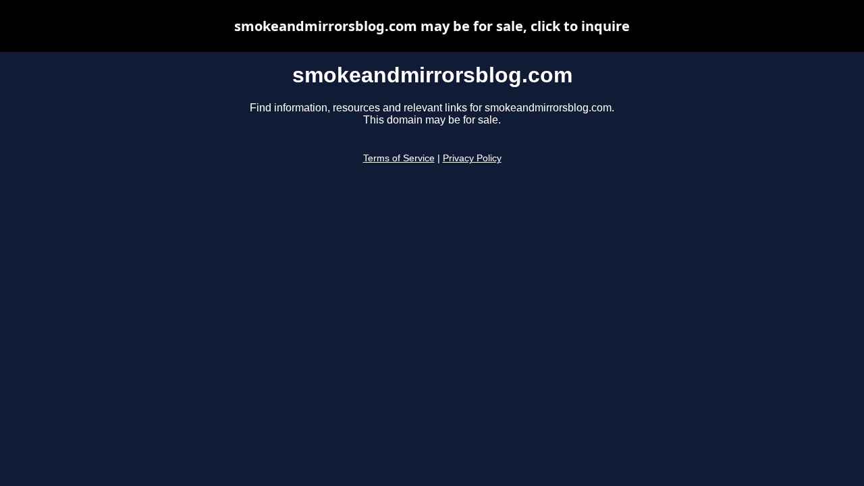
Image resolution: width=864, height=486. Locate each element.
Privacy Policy (472, 158)
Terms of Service (399, 158)
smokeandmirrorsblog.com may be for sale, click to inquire (432, 26)
